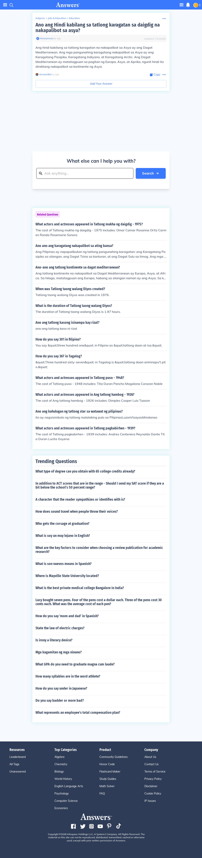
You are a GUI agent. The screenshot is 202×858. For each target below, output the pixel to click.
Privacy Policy (153, 779)
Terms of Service (155, 771)
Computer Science (66, 801)
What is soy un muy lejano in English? (63, 535)
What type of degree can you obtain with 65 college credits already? (85, 471)
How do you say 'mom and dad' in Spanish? (67, 616)
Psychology (61, 793)
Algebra (59, 757)
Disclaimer (150, 786)
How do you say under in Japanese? (61, 688)
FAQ (102, 793)
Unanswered (17, 771)
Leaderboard (17, 757)
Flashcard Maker (109, 771)
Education (74, 18)
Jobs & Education (57, 18)
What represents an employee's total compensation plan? (78, 712)
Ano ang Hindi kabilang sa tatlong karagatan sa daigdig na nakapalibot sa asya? (98, 27)
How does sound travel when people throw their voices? (77, 511)
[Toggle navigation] (5, 5)
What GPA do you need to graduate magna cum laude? (75, 664)
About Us (150, 757)
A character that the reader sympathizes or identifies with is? (80, 499)
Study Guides (107, 779)
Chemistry (60, 764)
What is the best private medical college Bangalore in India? (80, 588)
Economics (61, 808)
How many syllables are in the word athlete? (68, 676)
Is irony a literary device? (54, 640)
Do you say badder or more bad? (60, 700)
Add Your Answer (101, 83)
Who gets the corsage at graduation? (62, 523)
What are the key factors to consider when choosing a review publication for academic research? (99, 550)
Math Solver (107, 786)
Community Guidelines (113, 757)
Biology (59, 771)
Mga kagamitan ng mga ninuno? (59, 652)
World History (63, 779)
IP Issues (150, 801)
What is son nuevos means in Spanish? (64, 564)
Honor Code (107, 764)
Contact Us (151, 764)
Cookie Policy (152, 793)
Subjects (40, 18)
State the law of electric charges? (60, 628)
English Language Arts (68, 786)
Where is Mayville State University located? (67, 576)
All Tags (14, 764)
